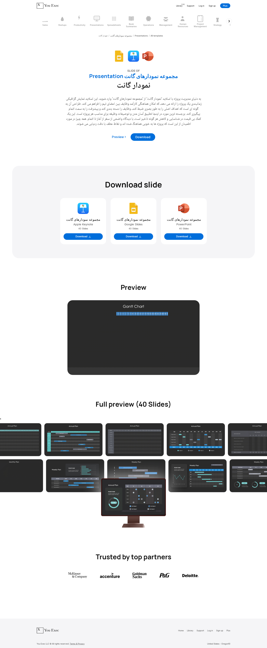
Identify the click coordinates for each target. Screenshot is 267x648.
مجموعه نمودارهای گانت (121, 35)
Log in (201, 6)
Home (181, 630)
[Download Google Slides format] (119, 55)
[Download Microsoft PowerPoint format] (148, 55)
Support (190, 6)
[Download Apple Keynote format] (133, 55)
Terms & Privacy (77, 644)
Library (190, 630)
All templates (157, 35)
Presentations (141, 35)
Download (142, 137)
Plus (225, 5)
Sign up (212, 6)
